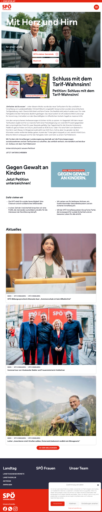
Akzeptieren (57, 504)
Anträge (7, 481)
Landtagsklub (9, 477)
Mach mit (37, 61)
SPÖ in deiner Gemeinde (43, 54)
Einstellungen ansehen (89, 504)
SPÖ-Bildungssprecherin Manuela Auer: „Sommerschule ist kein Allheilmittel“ (39, 299)
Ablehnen (72, 504)
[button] (98, 485)
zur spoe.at (9, 1)
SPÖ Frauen (45, 468)
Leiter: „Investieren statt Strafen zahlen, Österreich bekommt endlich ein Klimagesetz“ (43, 441)
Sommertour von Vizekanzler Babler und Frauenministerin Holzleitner (36, 370)
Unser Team (78, 468)
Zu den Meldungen (48, 448)
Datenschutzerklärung (74, 508)
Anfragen (7, 485)
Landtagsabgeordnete (13, 474)
